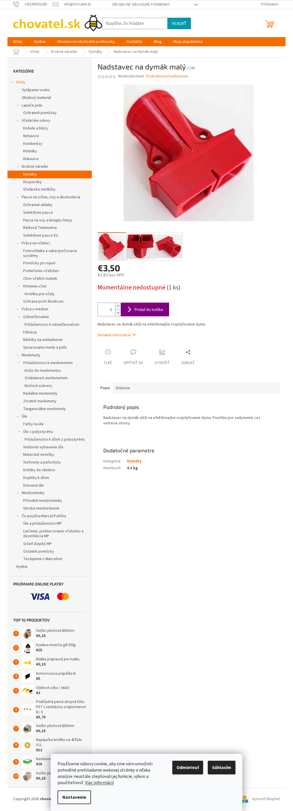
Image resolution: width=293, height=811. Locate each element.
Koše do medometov (43, 370)
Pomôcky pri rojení (39, 263)
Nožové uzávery (38, 386)
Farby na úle (33, 424)
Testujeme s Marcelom (42, 559)
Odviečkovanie (36, 317)
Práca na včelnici (36, 243)
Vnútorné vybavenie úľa (43, 447)
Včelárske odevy (36, 120)
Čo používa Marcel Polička (44, 516)
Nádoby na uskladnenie (43, 340)
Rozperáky (32, 182)
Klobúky (30, 151)
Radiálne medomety (40, 393)
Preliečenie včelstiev (41, 271)
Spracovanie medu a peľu (45, 347)
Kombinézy (32, 144)
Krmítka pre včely (40, 294)
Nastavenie (74, 797)
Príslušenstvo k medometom (48, 363)
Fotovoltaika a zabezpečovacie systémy (50, 253)
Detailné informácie (114, 335)
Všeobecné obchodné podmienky (141, 4)
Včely (20, 82)
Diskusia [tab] (123, 388)
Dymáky (30, 174)
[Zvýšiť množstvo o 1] (118, 306)
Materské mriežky (38, 455)
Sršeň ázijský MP (37, 544)
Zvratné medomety (39, 401)
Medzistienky (33, 493)
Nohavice (31, 136)
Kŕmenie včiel (34, 286)
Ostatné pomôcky (38, 551)
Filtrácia (30, 332)
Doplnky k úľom (36, 478)
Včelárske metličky (39, 189)
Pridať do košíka (148, 309)
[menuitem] (17, 41)
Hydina (21, 567)
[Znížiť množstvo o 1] (118, 312)
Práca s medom (35, 309)
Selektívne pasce (38, 212)
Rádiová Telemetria (40, 228)
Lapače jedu (32, 105)
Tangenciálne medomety (44, 409)
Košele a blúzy (35, 128)
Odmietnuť (188, 767)
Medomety (31, 355)
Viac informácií (99, 783)
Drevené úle (33, 485)
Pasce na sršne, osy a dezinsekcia (51, 197)
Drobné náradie (35, 166)
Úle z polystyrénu (38, 432)
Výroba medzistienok (41, 508)
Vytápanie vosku (36, 90)
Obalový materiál (36, 98)
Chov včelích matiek (40, 278)
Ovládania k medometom (46, 378)
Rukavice (31, 159)
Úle (24, 416)
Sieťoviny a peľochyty (42, 462)
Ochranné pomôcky (40, 113)
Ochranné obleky (37, 205)
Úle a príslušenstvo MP (42, 523)
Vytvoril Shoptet (266, 799)
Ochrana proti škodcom (43, 301)
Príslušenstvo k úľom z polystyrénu (55, 439)
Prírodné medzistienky (42, 501)
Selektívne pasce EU (40, 235)
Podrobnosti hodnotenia (167, 76)
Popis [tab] (105, 388)
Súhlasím (221, 767)
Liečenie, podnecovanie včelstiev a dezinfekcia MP (53, 533)
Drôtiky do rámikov (39, 470)
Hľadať (179, 23)
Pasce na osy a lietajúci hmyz (47, 220)
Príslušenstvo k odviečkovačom (52, 324)
